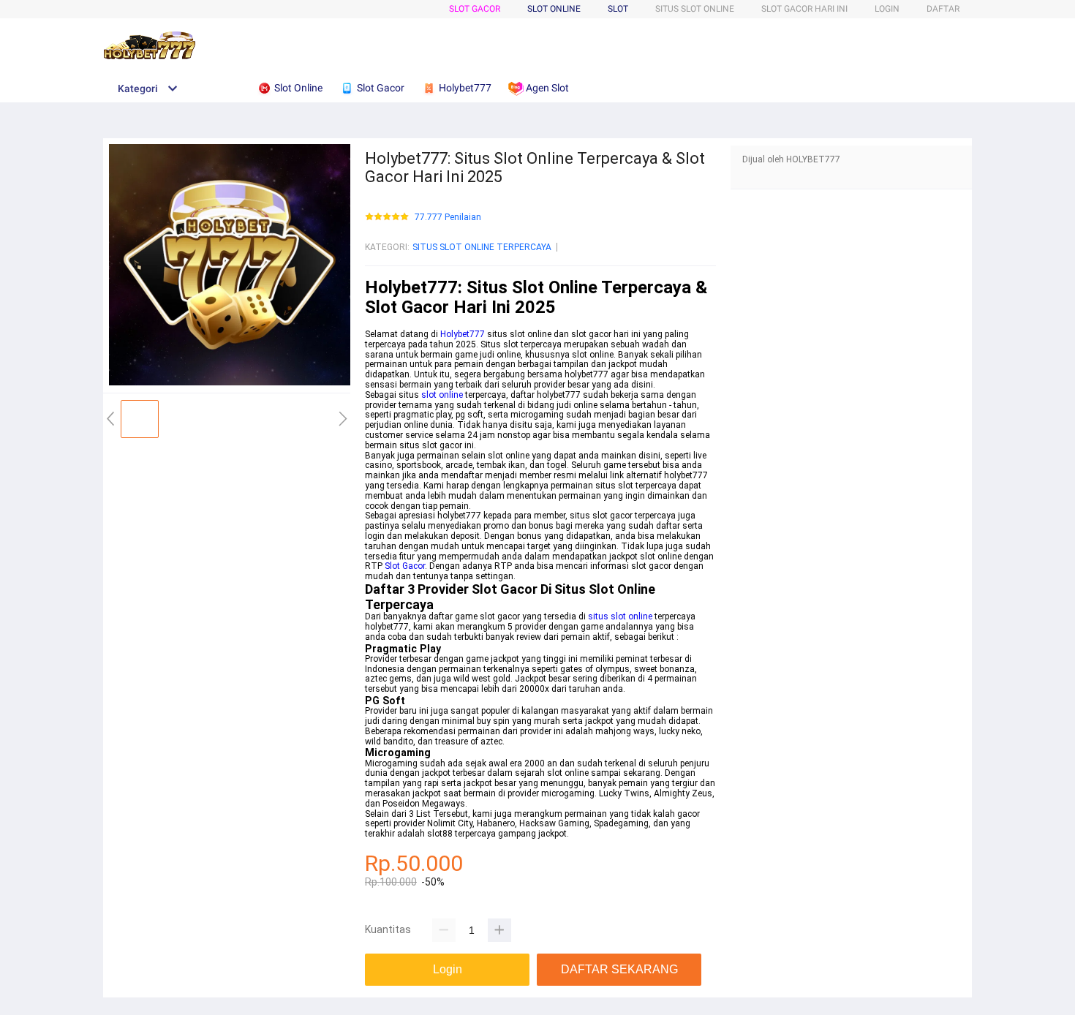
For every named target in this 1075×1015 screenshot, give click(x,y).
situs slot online (620, 616)
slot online (442, 395)
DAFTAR (943, 9)
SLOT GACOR (474, 9)
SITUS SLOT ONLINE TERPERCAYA (481, 247)
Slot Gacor (405, 566)
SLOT (618, 9)
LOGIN (887, 9)
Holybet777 (462, 334)
